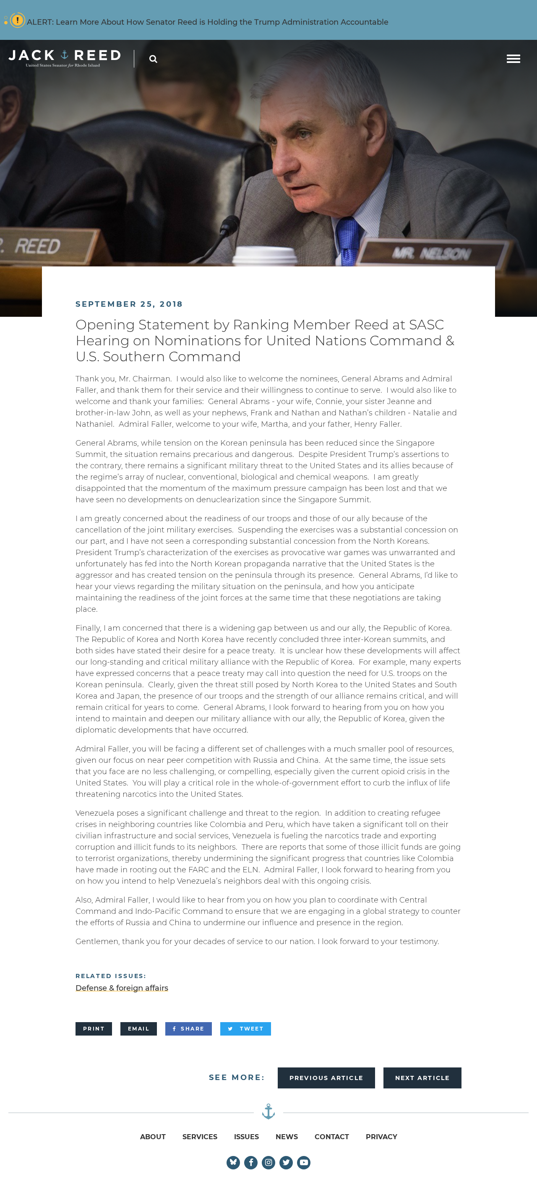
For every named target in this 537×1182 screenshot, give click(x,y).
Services (199, 1137)
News (287, 1137)
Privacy (381, 1137)
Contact (332, 1137)
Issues (246, 1137)
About (153, 1137)
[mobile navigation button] (513, 59)
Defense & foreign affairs (122, 988)
